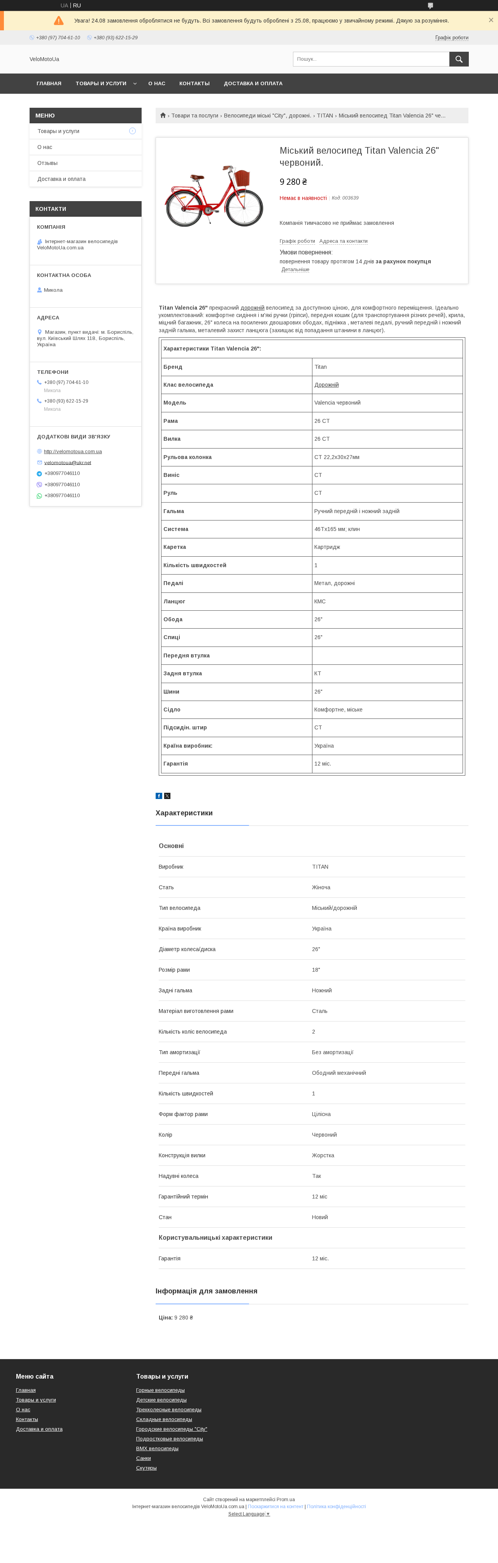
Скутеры (146, 1468)
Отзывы (47, 163)
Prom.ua (286, 1499)
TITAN (325, 115)
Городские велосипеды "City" (171, 1429)
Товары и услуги (100, 83)
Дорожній (326, 385)
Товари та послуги (194, 115)
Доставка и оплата (253, 83)
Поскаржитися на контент (275, 1506)
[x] (167, 797)
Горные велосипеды (160, 1390)
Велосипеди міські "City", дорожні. (267, 115)
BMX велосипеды (157, 1448)
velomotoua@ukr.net (67, 462)
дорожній (252, 308)
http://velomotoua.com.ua (73, 451)
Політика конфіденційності (336, 1506)
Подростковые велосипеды (169, 1439)
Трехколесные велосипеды (169, 1409)
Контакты (194, 83)
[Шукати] (459, 59)
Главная (49, 83)
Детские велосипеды (161, 1400)
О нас (156, 83)
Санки (143, 1458)
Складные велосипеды (164, 1419)
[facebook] (159, 797)
